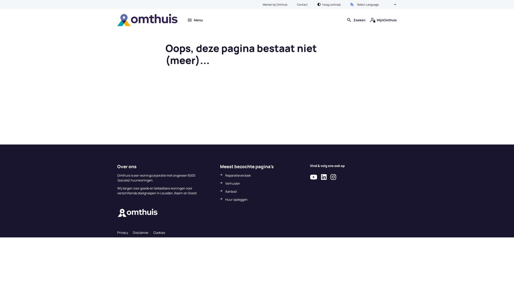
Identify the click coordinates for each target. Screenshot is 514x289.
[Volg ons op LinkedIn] (324, 177)
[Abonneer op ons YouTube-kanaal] (313, 177)
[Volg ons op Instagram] (333, 177)
